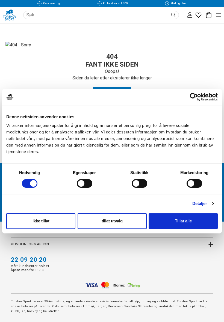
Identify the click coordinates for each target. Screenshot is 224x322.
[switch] (84, 183)
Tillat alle (183, 221)
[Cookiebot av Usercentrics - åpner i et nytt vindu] (194, 97)
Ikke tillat (41, 221)
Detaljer (199, 203)
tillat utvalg (112, 221)
